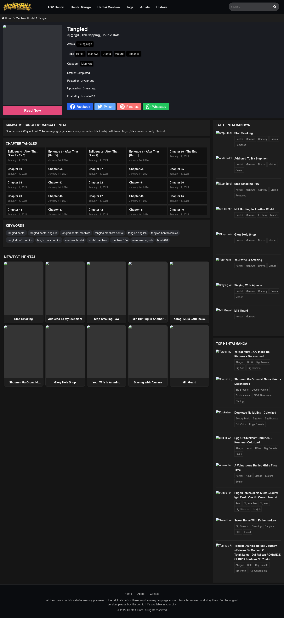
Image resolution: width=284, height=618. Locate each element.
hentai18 (162, 240)
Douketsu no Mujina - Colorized (255, 412)
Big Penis (241, 571)
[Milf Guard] (223, 310)
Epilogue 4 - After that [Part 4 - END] (22, 153)
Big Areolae (262, 362)
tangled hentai (16, 233)
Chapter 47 (96, 196)
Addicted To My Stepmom (65, 319)
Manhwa (93, 54)
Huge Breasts (256, 424)
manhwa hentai (74, 240)
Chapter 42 (96, 209)
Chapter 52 (96, 182)
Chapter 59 (15, 169)
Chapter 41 (136, 209)
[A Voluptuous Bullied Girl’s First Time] (223, 465)
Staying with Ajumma (148, 382)
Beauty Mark (243, 418)
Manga (258, 475)
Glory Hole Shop (65, 382)
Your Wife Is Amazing (106, 382)
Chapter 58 (55, 169)
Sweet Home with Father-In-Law (255, 520)
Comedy (262, 139)
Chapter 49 (15, 196)
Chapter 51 (136, 182)
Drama (107, 54)
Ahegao (240, 362)
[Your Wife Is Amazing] (223, 259)
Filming (240, 401)
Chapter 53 (55, 182)
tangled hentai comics (164, 233)
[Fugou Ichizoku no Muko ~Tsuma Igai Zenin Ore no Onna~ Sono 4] (223, 493)
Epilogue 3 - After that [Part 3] (63, 153)
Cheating (257, 526)
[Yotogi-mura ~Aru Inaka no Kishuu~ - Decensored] (223, 351)
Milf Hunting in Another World (254, 209)
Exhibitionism (243, 395)
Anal (249, 448)
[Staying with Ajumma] (223, 285)
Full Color (241, 424)
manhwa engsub (142, 240)
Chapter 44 (15, 209)
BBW (250, 362)
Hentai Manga (81, 7)
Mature (119, 54)
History (161, 7)
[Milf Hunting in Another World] (223, 209)
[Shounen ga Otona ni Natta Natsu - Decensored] (223, 379)
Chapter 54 (15, 182)
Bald (249, 565)
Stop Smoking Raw (106, 319)
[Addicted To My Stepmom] (223, 158)
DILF (238, 532)
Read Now (32, 110)
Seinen (239, 170)
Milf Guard (189, 382)
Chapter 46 (136, 196)
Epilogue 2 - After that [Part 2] (103, 153)
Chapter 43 (55, 209)
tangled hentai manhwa (76, 233)
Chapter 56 (136, 169)
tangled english (137, 233)
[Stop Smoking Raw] (223, 183)
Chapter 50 (177, 182)
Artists (145, 7)
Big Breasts (254, 368)
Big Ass (240, 368)
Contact (154, 594)
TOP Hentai (56, 7)
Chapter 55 (177, 169)
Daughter (270, 526)
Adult (249, 475)
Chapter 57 (96, 169)
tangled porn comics (20, 240)
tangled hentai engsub (43, 233)
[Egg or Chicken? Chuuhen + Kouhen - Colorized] (223, 438)
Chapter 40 (177, 209)
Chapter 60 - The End (183, 151)
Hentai (80, 54)
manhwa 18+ (120, 240)
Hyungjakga (85, 44)
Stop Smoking (23, 319)
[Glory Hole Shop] (223, 234)
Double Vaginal (260, 389)
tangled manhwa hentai (109, 233)
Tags (129, 7)
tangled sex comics (48, 240)
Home (128, 594)
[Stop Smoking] (223, 133)
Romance (133, 54)
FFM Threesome (263, 395)
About (141, 594)
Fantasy (262, 215)
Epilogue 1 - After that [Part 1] (144, 153)
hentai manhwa (97, 240)
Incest (247, 532)
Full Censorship (258, 571)
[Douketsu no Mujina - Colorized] (223, 412)
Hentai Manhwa (108, 7)
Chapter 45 (177, 196)
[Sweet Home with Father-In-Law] (223, 520)
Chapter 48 (55, 196)
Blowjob (256, 509)
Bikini (239, 454)
